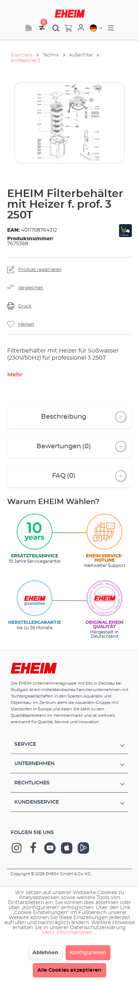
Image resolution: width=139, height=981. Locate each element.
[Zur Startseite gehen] (70, 13)
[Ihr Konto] (81, 28)
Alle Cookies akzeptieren (69, 970)
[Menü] (110, 28)
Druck (24, 306)
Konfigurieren (88, 952)
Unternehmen (34, 763)
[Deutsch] (96, 27)
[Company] (28, 27)
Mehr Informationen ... (69, 932)
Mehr (14, 375)
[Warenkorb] (66, 28)
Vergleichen (30, 288)
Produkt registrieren (40, 269)
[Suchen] (56, 28)
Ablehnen (45, 952)
